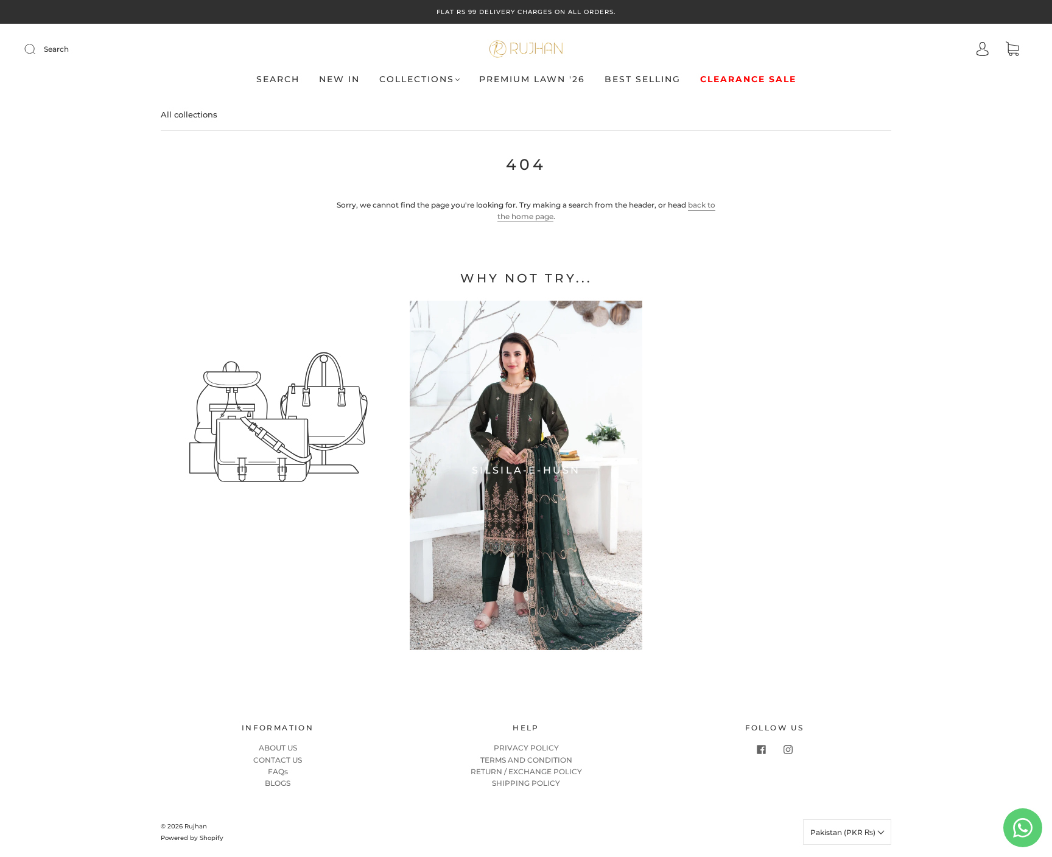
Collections (416, 79)
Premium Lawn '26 (532, 79)
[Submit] (37, 49)
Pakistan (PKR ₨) (843, 832)
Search (56, 49)
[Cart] (1012, 50)
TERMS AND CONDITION (526, 759)
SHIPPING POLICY (526, 783)
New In (339, 79)
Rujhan (195, 826)
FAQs (278, 771)
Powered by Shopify (192, 838)
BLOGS (277, 783)
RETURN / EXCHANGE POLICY (526, 771)
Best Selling (643, 79)
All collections (189, 114)
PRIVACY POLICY (526, 747)
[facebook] (761, 749)
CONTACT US (277, 759)
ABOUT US (278, 747)
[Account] (982, 50)
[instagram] (787, 749)
